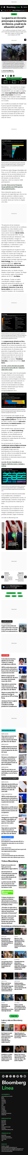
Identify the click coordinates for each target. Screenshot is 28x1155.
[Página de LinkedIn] (17, 1076)
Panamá (3, 1108)
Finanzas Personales (5, 1127)
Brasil (2, 1097)
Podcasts (3, 1128)
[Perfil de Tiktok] (21, 1076)
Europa (20, 596)
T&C (2, 1140)
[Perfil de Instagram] (14, 1076)
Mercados (3, 1121)
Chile (2, 1104)
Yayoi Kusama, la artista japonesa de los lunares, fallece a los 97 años (20, 1035)
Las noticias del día (11, 593)
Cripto (2, 1125)
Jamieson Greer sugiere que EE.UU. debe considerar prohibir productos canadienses (9, 703)
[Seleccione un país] (4, 7)
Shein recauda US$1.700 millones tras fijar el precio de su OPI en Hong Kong (9, 695)
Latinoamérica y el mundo (6, 1096)
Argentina (3, 1100)
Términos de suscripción (6, 1137)
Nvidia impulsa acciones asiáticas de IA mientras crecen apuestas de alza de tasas (9, 749)
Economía (3, 1120)
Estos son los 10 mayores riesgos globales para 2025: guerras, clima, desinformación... (12, 187)
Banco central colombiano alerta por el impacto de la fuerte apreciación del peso (20, 1008)
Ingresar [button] (25, 7)
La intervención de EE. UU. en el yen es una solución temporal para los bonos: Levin (9, 884)
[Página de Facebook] (3, 1076)
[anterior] (2, 577)
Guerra (14, 596)
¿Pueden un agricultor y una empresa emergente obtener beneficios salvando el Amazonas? (9, 910)
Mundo (14, 14)
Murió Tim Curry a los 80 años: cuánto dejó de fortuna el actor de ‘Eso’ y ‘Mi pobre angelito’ (20, 1057)
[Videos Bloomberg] (14, 861)
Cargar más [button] (14, 1016)
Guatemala (3, 1114)
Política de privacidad (6, 1136)
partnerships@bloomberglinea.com (9, 1147)
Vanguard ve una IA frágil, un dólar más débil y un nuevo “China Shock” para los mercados (9, 820)
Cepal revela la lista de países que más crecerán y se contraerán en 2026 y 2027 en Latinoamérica (9, 628)
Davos (19, 593)
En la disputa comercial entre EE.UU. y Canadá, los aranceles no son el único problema (12, 843)
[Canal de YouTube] (10, 1076)
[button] (25, 40)
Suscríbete (3, 1135)
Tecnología (3, 1139)
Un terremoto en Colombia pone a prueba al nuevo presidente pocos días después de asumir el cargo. (9, 875)
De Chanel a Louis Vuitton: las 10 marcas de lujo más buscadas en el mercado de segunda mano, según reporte (7, 1037)
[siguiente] (25, 577)
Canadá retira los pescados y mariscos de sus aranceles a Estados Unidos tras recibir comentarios (20, 965)
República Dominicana (6, 1113)
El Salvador (3, 1112)
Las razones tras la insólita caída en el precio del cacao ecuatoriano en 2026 (6, 964)
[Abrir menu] (2, 7)
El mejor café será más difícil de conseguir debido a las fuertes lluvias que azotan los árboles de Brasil (8, 919)
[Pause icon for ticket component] (2, 10)
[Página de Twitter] (7, 1076)
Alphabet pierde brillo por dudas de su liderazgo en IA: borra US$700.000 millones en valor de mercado (9, 787)
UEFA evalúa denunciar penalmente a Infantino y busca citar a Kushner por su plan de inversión (9, 670)
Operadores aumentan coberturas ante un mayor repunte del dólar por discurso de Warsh (8, 578)
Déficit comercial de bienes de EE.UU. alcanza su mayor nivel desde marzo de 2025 (9, 678)
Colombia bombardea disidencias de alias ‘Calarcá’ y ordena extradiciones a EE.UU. (8, 661)
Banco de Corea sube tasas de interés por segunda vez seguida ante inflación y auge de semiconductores (7, 987)
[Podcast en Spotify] (25, 1076)
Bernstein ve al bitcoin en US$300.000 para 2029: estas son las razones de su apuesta (9, 809)
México (3, 1098)
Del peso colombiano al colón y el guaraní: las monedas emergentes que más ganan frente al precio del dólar (9, 760)
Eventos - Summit (5, 1146)
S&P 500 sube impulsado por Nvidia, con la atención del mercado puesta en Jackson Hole (19, 578)
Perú (2, 1105)
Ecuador (3, 1106)
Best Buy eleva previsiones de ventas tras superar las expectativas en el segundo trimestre (7, 942)
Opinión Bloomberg (7, 837)
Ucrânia (7, 596)
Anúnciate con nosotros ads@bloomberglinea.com (12, 1148)
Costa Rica (3, 1110)
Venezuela (3, 1102)
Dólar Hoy (3, 1123)
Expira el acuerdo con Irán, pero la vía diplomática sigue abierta (9, 867)
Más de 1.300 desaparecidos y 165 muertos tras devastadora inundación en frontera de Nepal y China (20, 943)
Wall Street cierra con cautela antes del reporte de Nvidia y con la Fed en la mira (9, 772)
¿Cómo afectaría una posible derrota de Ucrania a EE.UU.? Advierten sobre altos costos (13, 368)
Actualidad (3, 1124)
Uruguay (3, 1109)
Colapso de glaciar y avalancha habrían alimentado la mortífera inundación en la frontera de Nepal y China (9, 900)
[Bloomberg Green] (14, 892)
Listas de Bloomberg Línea (7, 1129)
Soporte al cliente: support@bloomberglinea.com (12, 1150)
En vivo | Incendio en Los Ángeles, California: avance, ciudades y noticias (13, 464)
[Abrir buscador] (22, 7)
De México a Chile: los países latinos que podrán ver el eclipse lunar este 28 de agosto (6, 1057)
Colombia (3, 1101)
